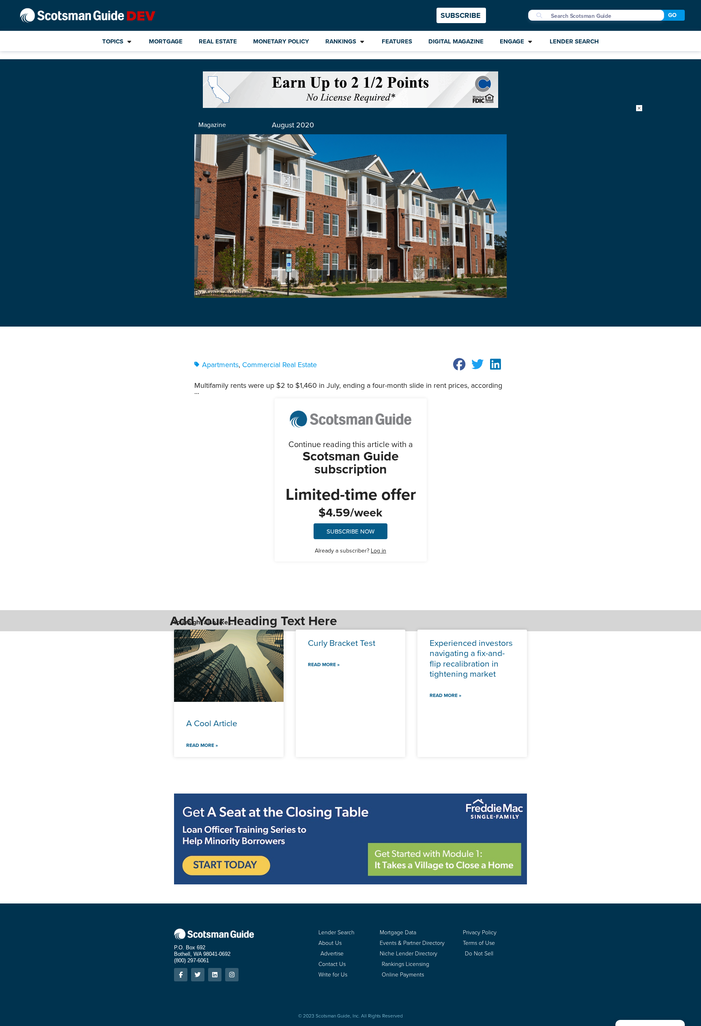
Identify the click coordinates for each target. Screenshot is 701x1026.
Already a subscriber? (350, 550)
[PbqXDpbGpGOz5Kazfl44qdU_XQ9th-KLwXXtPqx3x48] (350, 105)
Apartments (220, 364)
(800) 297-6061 (191, 960)
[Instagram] (232, 974)
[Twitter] (197, 974)
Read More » (202, 745)
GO (672, 15)
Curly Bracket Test (341, 643)
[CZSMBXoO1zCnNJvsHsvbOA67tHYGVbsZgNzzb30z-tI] (350, 882)
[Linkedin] (214, 974)
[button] (460, 364)
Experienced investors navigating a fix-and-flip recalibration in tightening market (471, 658)
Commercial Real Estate (279, 364)
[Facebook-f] (180, 974)
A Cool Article (211, 723)
